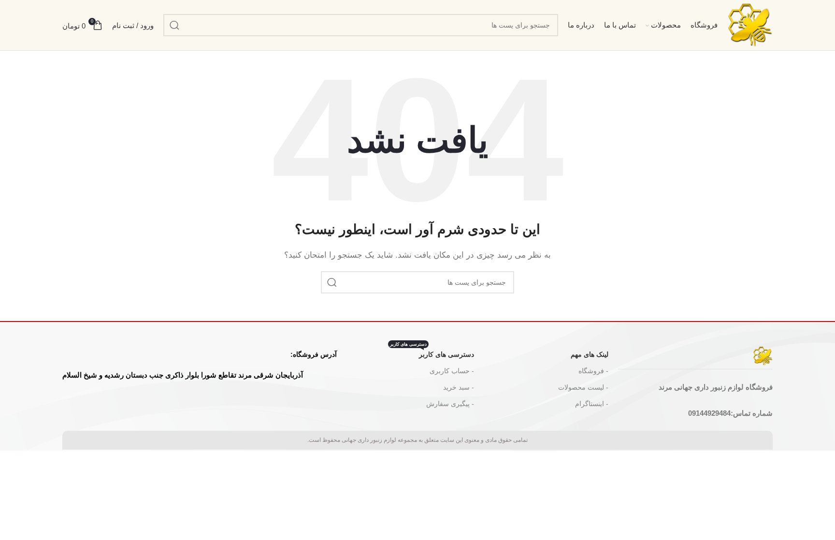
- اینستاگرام (591, 404)
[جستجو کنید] (174, 25)
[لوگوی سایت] (750, 24)
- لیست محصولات (583, 387)
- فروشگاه (593, 371)
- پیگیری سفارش (450, 404)
